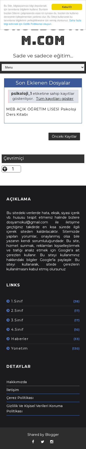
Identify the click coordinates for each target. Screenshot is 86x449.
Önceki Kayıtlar (64, 136)
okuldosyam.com (43, 33)
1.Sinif (17, 301)
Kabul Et (67, 7)
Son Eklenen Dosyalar (43, 83)
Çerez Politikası (19, 398)
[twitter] (42, 441)
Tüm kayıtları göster (55, 98)
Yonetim (19, 348)
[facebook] (33, 441)
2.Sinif (17, 310)
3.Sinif (17, 320)
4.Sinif (17, 329)
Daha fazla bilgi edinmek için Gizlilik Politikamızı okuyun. (42, 22)
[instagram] (51, 441)
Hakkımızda (16, 382)
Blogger (52, 434)
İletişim (12, 390)
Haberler (19, 339)
